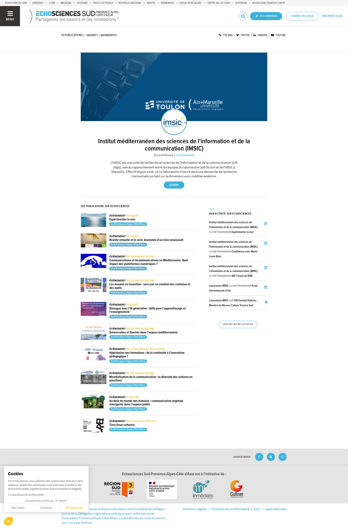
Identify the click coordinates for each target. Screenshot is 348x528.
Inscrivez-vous (332, 16)
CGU (257, 508)
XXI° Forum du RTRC (242, 276)
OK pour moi (74, 507)
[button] (8, 521)
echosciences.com (16, 3)
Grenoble (38, 3)
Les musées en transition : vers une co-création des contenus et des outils (149, 286)
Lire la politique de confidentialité (26, 495)
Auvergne (241, 3)
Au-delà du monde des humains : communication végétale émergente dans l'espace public (146, 403)
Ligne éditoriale (276, 508)
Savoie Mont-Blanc (190, 3)
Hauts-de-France (103, 3)
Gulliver (86, 522)
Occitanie (82, 3)
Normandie (167, 3)
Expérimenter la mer (122, 219)
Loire (52, 3)
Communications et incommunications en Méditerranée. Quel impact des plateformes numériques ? (148, 262)
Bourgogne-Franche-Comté (268, 3)
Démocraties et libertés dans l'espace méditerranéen (143, 332)
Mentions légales (195, 508)
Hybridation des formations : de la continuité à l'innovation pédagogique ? (146, 355)
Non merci (18, 507)
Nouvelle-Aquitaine (129, 3)
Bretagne (65, 3)
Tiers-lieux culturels (122, 425)
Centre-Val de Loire (218, 3)
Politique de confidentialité (230, 508)
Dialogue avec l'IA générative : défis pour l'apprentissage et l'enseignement (147, 310)
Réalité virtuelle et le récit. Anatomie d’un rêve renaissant (146, 240)
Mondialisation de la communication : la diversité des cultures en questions (151, 379)
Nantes (151, 3)
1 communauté (184, 155)
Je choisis (46, 507)
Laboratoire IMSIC (219, 286)
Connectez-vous (302, 16)
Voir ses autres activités (238, 324)
